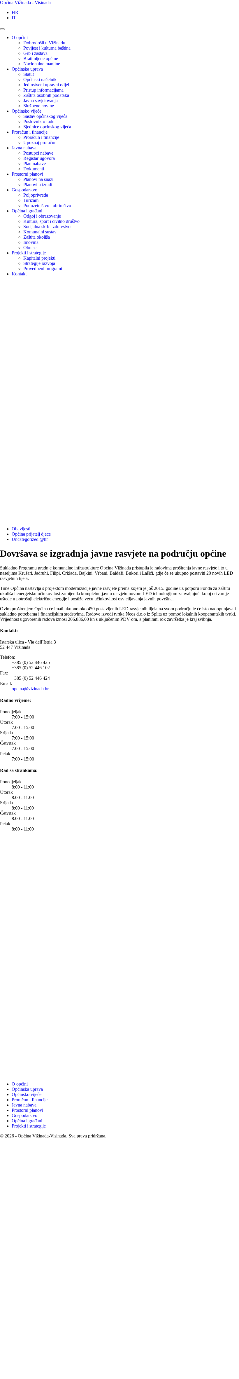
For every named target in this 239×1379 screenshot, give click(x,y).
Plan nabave (34, 163)
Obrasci (30, 247)
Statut (28, 74)
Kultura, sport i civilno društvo (51, 221)
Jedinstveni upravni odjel (46, 84)
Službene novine (38, 105)
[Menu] (2, 29)
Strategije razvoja (39, 263)
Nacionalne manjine (41, 63)
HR (15, 12)
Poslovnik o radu (39, 121)
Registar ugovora (39, 158)
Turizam (30, 200)
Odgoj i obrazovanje (42, 216)
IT (14, 17)
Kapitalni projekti (39, 258)
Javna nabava (24, 147)
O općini (20, 37)
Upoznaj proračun (40, 142)
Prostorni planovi (27, 174)
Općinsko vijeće (26, 111)
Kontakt (19, 273)
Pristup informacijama (43, 90)
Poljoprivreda (35, 195)
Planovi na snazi (38, 179)
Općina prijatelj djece (31, 534)
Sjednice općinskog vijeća (47, 126)
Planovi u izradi (37, 184)
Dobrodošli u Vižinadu (44, 42)
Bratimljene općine (40, 58)
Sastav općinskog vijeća (45, 116)
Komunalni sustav (40, 231)
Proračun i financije (30, 132)
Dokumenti (33, 168)
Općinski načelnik (40, 79)
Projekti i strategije (29, 252)
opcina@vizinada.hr (30, 688)
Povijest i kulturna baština (47, 48)
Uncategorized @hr (30, 539)
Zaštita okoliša (36, 237)
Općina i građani (27, 210)
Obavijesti (21, 528)
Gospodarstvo (24, 189)
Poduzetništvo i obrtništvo (47, 205)
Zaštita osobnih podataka (46, 95)
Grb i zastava (35, 53)
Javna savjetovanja (40, 100)
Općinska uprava (27, 69)
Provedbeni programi (42, 268)
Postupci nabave (38, 153)
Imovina (30, 242)
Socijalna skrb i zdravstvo (47, 226)
